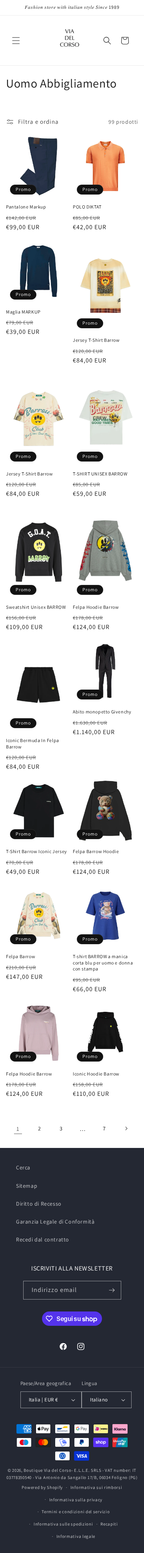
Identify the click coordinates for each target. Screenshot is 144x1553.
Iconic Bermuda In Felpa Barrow (32, 743)
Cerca (23, 1167)
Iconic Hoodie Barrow (96, 1074)
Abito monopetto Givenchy (102, 712)
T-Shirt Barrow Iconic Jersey (36, 851)
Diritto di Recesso (39, 1203)
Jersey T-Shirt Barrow (96, 340)
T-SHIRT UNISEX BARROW (100, 474)
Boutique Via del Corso (47, 1470)
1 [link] (18, 1128)
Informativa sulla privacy (76, 1499)
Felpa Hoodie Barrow (96, 607)
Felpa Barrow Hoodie (96, 851)
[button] (16, 40)
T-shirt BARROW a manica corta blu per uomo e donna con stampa (103, 962)
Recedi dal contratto (42, 1239)
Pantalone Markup (26, 207)
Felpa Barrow (20, 956)
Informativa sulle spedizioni (63, 1524)
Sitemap (26, 1185)
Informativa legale (76, 1536)
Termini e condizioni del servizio (76, 1511)
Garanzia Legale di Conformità (55, 1221)
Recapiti (109, 1524)
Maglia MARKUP (23, 312)
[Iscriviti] (112, 1290)
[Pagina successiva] (126, 1128)
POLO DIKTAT (87, 207)
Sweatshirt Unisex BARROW (36, 607)
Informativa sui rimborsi (96, 1487)
